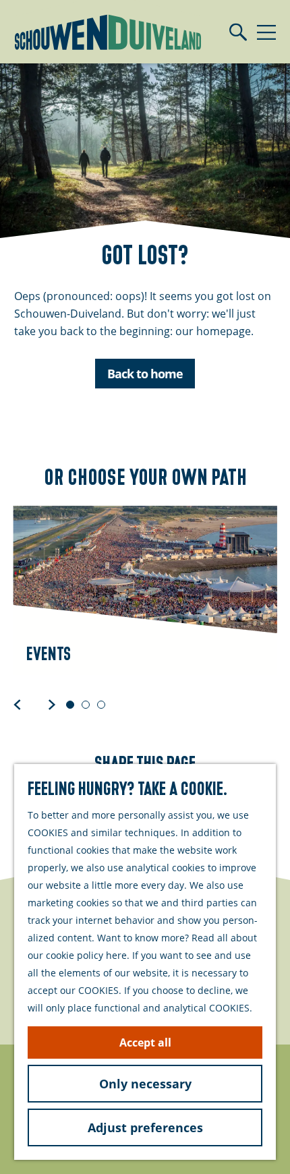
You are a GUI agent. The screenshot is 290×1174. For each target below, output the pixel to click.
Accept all (145, 1042)
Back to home (145, 373)
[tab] (70, 705)
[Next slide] (52, 704)
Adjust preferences (145, 1127)
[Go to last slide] (17, 704)
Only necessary (145, 1084)
